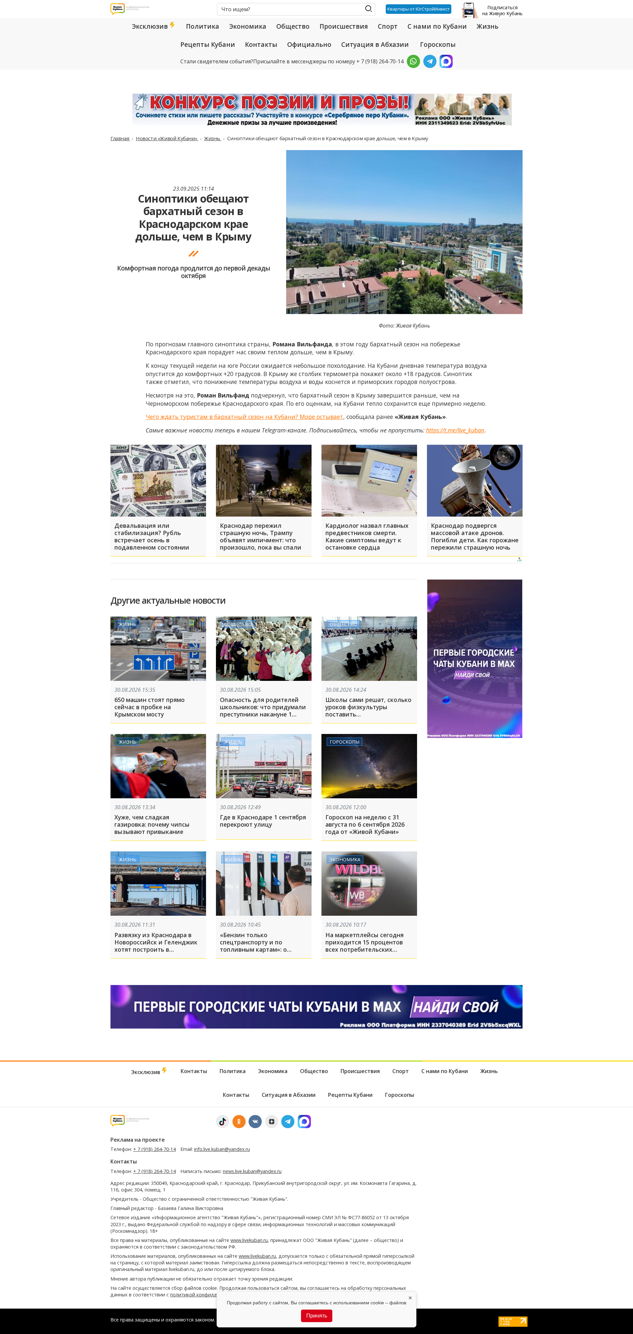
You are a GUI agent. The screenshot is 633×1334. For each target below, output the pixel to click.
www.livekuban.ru (249, 1240)
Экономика (247, 26)
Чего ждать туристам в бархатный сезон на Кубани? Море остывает (244, 417)
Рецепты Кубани (207, 44)
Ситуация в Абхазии (375, 44)
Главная (120, 138)
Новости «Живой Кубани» (167, 138)
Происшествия (343, 26)
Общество (293, 26)
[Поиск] (368, 9)
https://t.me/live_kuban (455, 430)
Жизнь (487, 26)
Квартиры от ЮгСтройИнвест (418, 9)
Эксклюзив (150, 26)
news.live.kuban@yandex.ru (252, 1171)
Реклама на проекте (137, 1139)
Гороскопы (438, 44)
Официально (309, 44)
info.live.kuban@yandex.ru (222, 1149)
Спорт (388, 26)
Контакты (261, 44)
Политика (202, 26)
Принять (316, 1315)
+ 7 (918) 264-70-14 (154, 1149)
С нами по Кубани (437, 26)
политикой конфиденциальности (208, 1294)
